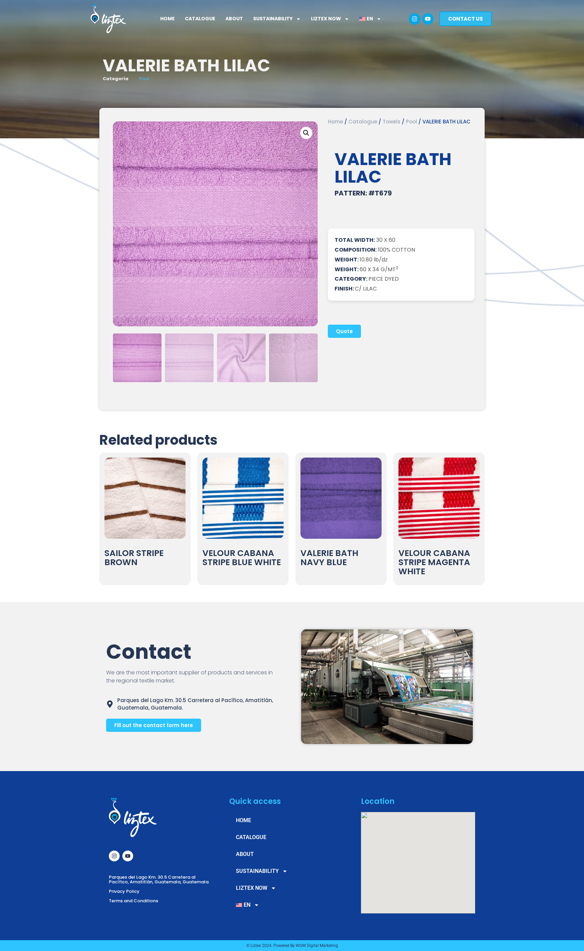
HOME (167, 18)
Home (335, 121)
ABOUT (234, 18)
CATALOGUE (200, 18)
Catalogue (362, 121)
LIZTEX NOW (326, 18)
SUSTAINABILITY (273, 18)
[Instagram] (414, 19)
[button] (306, 133)
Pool (144, 78)
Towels (391, 121)
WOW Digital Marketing (317, 945)
